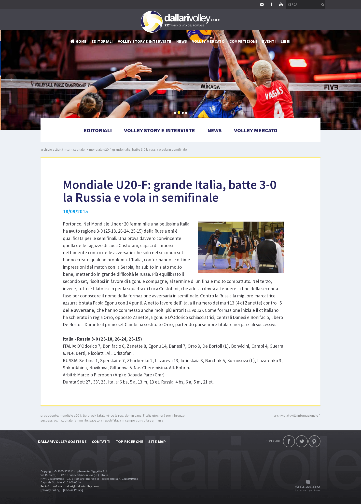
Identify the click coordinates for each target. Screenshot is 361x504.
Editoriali (102, 41)
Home (81, 41)
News (214, 130)
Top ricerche (130, 441)
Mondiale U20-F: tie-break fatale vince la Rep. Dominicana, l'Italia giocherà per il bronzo (122, 415)
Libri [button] (286, 41)
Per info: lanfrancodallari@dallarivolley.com (70, 486)
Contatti (101, 441)
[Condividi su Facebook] (289, 441)
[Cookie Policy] (73, 490)
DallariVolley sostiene (62, 441)
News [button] (181, 41)
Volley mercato (208, 41)
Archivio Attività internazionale (63, 149)
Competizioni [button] (243, 41)
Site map (157, 441)
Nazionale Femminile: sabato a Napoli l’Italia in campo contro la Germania (111, 420)
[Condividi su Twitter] (302, 441)
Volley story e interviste (144, 41)
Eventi (269, 41)
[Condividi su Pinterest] (314, 441)
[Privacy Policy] (50, 490)
